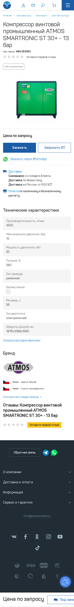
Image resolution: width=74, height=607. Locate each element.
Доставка (15, 171)
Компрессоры (24, 15)
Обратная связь (25, 452)
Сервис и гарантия (17, 502)
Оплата (13, 191)
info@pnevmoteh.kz (37, 516)
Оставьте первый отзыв (41, 57)
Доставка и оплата (18, 482)
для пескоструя (60, 15)
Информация (13, 492)
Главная (7, 15)
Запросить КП (54, 148)
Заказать (19, 148)
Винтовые (41, 15)
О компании (12, 472)
